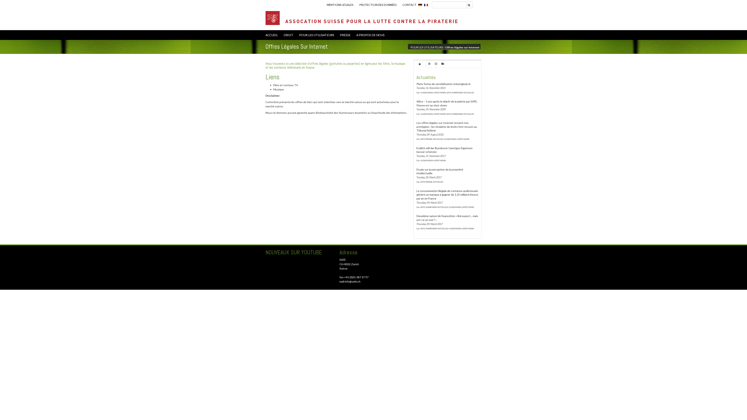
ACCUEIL (272, 35)
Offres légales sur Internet (462, 47)
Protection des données (378, 4)
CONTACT (409, 4)
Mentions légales (340, 4)
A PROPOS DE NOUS (370, 35)
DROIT (288, 35)
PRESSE (345, 35)
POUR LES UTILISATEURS (316, 35)
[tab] (419, 64)
